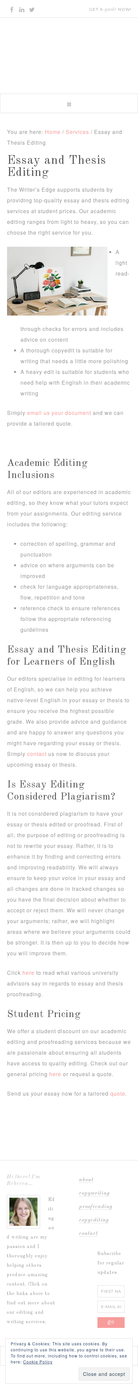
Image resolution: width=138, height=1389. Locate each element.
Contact (88, 1233)
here (28, 972)
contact (37, 754)
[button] (69, 103)
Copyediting (94, 1220)
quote (117, 1093)
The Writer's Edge (69, 53)
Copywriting (94, 1193)
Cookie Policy (38, 1361)
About (86, 1180)
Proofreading (96, 1206)
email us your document (59, 413)
